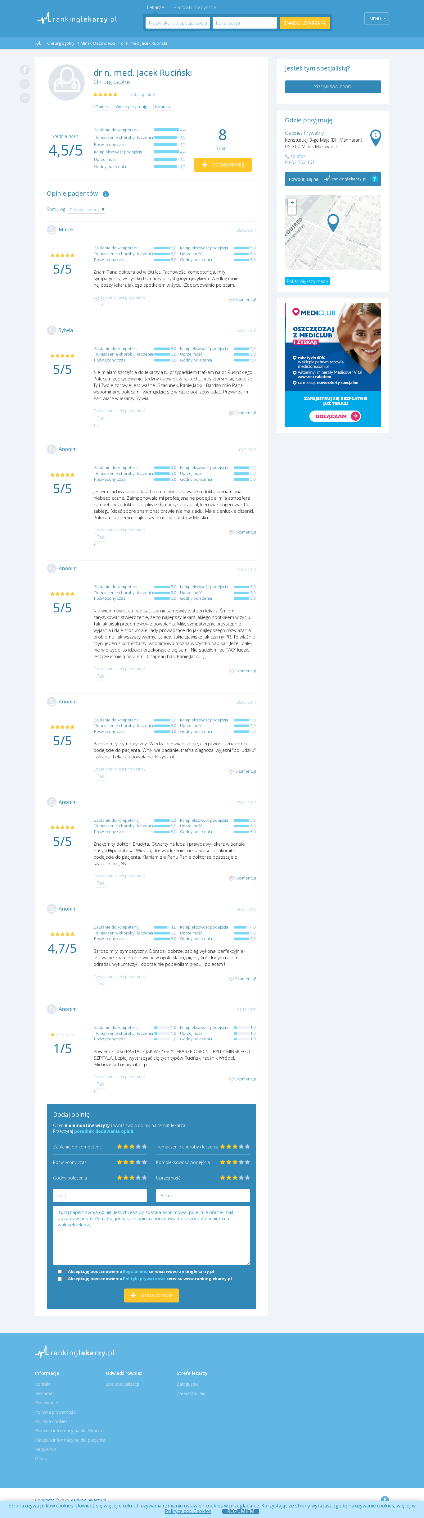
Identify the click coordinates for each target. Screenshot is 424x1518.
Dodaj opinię (227, 164)
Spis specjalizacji (122, 1384)
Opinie (101, 106)
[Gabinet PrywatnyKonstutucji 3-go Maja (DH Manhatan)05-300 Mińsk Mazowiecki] (333, 223)
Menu (375, 18)
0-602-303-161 (299, 162)
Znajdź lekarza (302, 23)
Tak (100, 304)
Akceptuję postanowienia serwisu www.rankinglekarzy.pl (139, 1271)
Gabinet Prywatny (304, 133)
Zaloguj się (188, 1384)
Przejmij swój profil (333, 86)
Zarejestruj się (191, 1393)
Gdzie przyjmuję (131, 106)
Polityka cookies (51, 1421)
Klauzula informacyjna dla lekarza (68, 1431)
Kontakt (162, 106)
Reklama (43, 1393)
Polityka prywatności (55, 1412)
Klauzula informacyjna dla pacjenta (70, 1440)
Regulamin (45, 1449)
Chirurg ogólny (111, 81)
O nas (41, 1458)
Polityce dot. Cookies (188, 1511)
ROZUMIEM (241, 1511)
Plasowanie (46, 1403)
